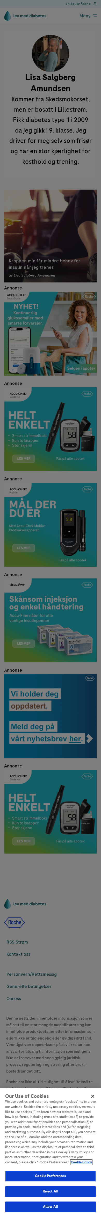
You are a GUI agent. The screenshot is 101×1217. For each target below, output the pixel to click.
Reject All (50, 1191)
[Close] (92, 1096)
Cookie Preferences (50, 1176)
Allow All (50, 1206)
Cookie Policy (81, 1162)
